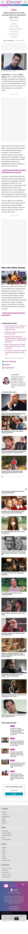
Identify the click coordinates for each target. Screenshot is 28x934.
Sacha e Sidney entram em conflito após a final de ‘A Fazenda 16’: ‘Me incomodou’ (15, 346)
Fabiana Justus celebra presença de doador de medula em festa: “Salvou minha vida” (17, 754)
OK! (17, 918)
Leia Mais (11, 918)
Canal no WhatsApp (10, 361)
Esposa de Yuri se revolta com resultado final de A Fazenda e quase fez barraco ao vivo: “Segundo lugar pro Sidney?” (16, 339)
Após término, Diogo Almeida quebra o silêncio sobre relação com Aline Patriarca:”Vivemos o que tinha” (17, 776)
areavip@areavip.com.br (14, 908)
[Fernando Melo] (5, 40)
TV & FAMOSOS (4, 808)
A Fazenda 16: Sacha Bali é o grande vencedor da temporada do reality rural (15, 352)
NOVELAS (3, 827)
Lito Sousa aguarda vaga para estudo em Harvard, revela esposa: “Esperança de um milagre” (17, 743)
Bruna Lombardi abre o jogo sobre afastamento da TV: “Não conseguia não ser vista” (17, 765)
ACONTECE (3, 844)
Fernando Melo (10, 40)
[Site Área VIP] (14, 2)
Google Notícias (9, 368)
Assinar (14, 793)
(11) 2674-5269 (14, 910)
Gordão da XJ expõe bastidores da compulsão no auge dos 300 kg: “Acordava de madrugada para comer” (17, 731)
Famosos (6, 7)
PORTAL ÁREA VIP (5, 864)
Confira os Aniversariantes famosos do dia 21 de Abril (15, 333)
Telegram (7, 364)
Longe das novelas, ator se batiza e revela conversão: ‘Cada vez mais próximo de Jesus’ (15, 327)
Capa (2, 7)
